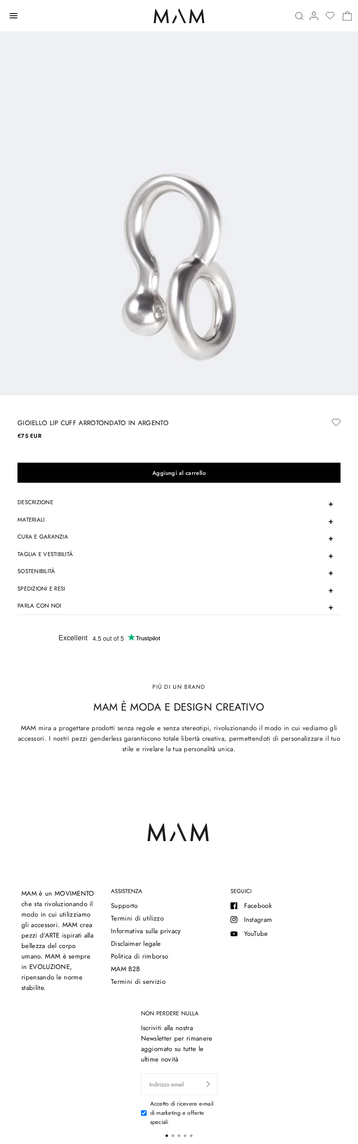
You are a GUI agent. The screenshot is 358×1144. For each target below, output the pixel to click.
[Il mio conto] (313, 16)
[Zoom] (179, 268)
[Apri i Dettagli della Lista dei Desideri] (330, 16)
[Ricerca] (299, 16)
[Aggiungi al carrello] (179, 473)
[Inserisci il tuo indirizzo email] (208, 1084)
